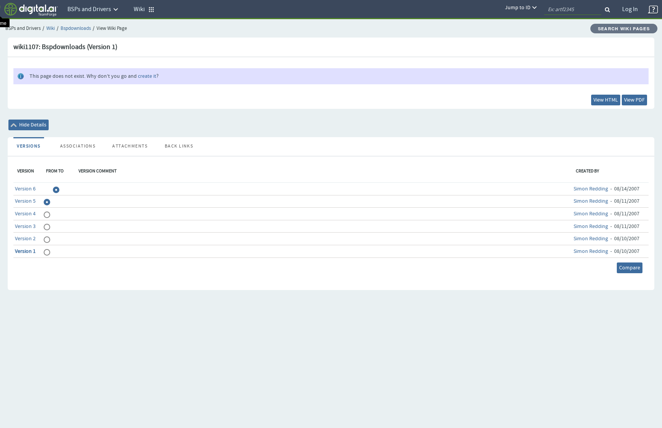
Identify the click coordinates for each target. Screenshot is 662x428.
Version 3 (25, 226)
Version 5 (25, 201)
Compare (629, 267)
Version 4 (25, 213)
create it (147, 76)
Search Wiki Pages (624, 28)
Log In (630, 9)
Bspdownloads (76, 28)
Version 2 (25, 238)
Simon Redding (591, 188)
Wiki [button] (141, 9)
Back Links (179, 146)
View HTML (605, 100)
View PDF (634, 100)
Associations (77, 146)
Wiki (50, 28)
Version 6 (25, 188)
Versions (29, 146)
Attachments (129, 146)
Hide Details (32, 124)
